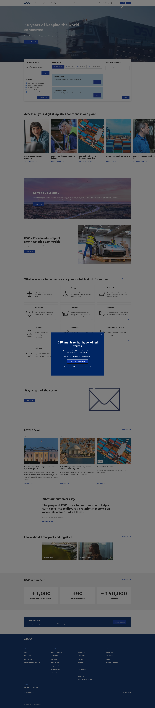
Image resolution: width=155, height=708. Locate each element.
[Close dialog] (102, 334)
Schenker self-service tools (77, 361)
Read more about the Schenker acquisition (76, 366)
